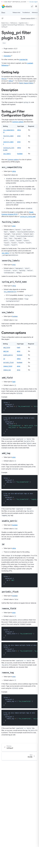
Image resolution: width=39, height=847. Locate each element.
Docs (3, 12)
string (19, 130)
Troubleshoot (26, 12)
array (19, 136)
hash (18, 347)
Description (9, 90)
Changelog (7, 56)
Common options (17, 122)
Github (11, 81)
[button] (4, 43)
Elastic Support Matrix (26, 83)
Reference (35, 12)
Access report (33, 1)
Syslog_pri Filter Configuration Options (17, 113)
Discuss (4, 79)
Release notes (16, 12)
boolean (20, 154)
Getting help (10, 72)
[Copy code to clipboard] (35, 402)
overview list (23, 59)
